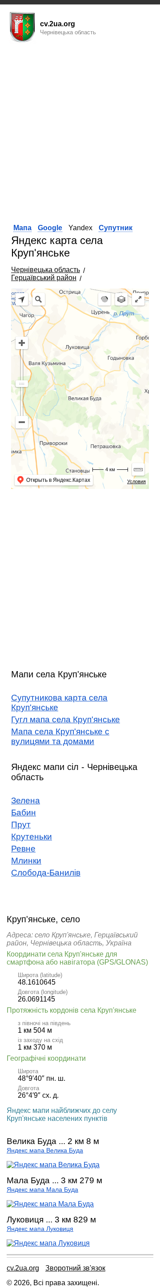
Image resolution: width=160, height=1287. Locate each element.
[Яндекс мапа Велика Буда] (53, 1165)
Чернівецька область (45, 269)
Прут (21, 824)
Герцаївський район (43, 277)
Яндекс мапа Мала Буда (42, 1189)
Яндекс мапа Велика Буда (45, 1150)
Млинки (26, 860)
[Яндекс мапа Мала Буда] (50, 1204)
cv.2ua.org (23, 1268)
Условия (136, 481)
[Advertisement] (80, 130)
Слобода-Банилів (45, 872)
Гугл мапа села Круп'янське (65, 719)
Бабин (23, 812)
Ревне (23, 848)
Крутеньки (31, 836)
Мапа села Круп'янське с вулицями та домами (60, 736)
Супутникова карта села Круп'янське (59, 702)
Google (50, 228)
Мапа (22, 228)
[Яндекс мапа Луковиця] (48, 1243)
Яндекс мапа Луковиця (40, 1229)
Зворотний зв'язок (75, 1268)
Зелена (25, 800)
